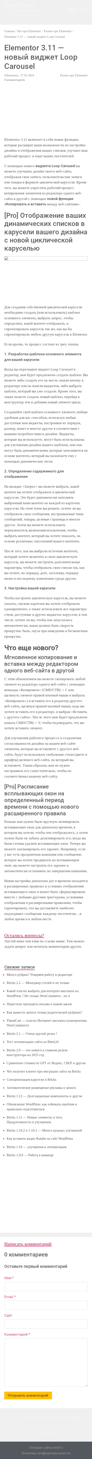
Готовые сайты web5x (46, 1447)
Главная (9, 31)
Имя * (9, 1278)
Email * (10, 1297)
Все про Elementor (29, 31)
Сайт (8, 1315)
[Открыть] (84, 10)
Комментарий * (17, 1334)
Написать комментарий (28, 1244)
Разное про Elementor (58, 31)
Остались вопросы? (24, 935)
